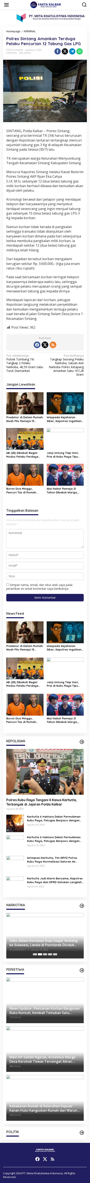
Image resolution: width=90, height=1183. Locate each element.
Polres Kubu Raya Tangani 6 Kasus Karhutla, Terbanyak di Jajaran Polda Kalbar (41, 802)
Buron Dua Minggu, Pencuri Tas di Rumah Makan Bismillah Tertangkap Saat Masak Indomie (23, 490)
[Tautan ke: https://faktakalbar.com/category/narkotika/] (81, 905)
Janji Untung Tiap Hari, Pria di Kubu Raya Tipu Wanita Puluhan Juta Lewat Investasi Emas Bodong (63, 454)
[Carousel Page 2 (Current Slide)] (40, 954)
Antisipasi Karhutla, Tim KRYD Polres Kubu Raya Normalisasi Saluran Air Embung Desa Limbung (52, 859)
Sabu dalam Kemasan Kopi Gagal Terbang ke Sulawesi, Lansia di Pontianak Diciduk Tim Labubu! (43, 942)
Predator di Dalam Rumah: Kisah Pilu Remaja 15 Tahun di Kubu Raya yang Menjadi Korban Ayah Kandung (24, 419)
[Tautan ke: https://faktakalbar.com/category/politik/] (81, 1132)
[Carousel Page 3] (45, 954)
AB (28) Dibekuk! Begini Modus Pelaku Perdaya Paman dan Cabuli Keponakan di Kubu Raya (23, 454)
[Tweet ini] (65, 51)
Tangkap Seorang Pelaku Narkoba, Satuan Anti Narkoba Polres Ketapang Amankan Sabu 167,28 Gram (66, 365)
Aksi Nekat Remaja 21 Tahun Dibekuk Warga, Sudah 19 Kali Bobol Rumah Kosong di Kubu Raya (63, 490)
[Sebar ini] (57, 51)
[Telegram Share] (72, 51)
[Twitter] (45, 344)
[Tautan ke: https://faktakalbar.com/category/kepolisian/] (81, 741)
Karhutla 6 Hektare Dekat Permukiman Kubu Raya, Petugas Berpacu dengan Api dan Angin (54, 818)
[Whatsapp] (79, 51)
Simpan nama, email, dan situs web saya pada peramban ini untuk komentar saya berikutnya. (39, 587)
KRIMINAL (11, 52)
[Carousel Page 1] (35, 954)
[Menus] (6, 5)
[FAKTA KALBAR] (46, 4)
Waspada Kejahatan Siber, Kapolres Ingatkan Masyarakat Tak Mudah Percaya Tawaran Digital (64, 419)
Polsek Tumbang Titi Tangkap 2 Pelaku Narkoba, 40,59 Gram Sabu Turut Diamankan (24, 363)
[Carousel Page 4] (50, 954)
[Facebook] (37, 344)
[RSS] (53, 344)
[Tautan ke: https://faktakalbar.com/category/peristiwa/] (81, 970)
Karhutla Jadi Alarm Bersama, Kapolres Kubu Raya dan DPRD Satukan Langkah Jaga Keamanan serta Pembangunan (55, 880)
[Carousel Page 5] (55, 954)
